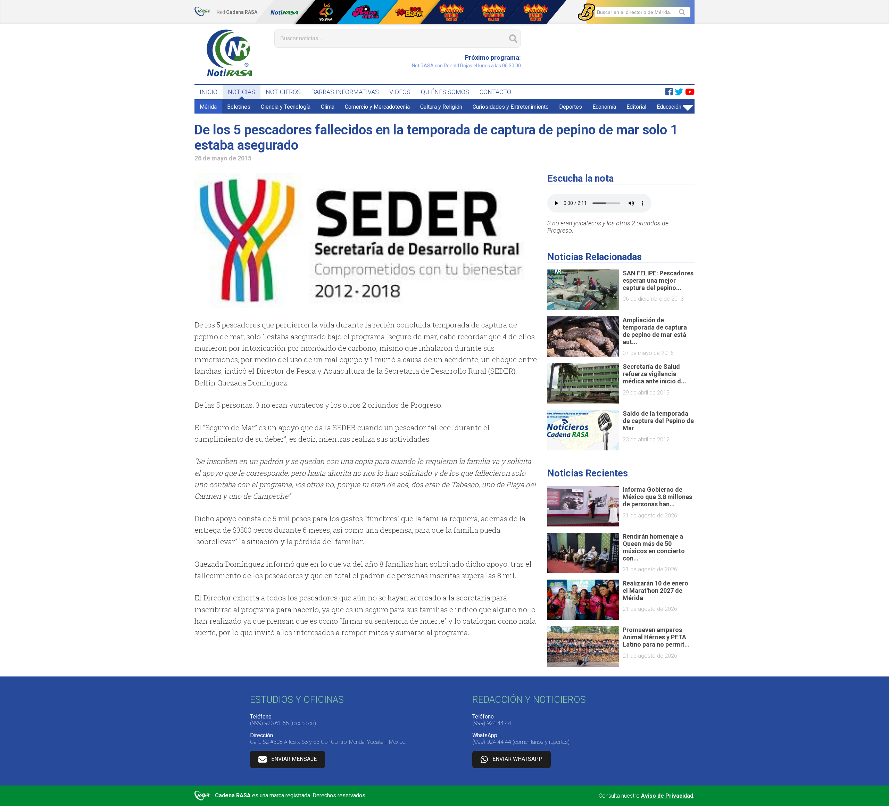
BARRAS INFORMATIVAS (345, 91)
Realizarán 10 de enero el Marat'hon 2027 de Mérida (655, 590)
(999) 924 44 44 (491, 723)
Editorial (636, 106)
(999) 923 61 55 (269, 723)
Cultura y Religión (441, 106)
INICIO (208, 91)
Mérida (208, 106)
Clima (327, 106)
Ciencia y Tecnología (285, 106)
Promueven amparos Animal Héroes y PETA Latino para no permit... (656, 637)
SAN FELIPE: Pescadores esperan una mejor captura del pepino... (658, 280)
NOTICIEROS (283, 91)
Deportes (570, 106)
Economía (604, 106)
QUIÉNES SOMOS (445, 91)
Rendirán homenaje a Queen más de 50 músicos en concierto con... (654, 547)
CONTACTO (495, 91)
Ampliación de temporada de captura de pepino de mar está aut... (655, 331)
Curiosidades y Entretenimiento (511, 106)
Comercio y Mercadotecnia (377, 106)
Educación (669, 106)
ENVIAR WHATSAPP (517, 759)
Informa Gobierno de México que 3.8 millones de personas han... (657, 497)
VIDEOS (399, 91)
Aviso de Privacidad (667, 795)
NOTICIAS (241, 91)
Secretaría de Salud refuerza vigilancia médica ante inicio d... (654, 374)
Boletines (238, 106)
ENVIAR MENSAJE (294, 759)
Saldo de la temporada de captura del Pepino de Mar (658, 421)
